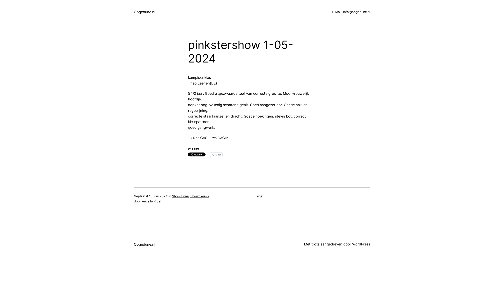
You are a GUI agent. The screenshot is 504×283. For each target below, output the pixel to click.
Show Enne (180, 196)
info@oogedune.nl (356, 12)
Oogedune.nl (144, 12)
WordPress (361, 244)
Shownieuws (199, 196)
